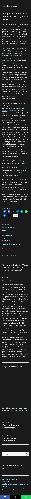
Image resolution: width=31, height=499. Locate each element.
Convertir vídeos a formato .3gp (11, 244)
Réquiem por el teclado (8, 227)
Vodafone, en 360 (7, 235)
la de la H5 (23, 180)
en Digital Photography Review (13, 53)
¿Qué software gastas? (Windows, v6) (15, 484)
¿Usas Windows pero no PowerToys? (14, 489)
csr (3, 255)
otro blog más (9, 6)
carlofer (5, 277)
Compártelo (5, 497)
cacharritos (15, 255)
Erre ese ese (6, 486)
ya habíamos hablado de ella (12, 113)
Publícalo (15, 497)
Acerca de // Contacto (9, 479)
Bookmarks (6, 482)
